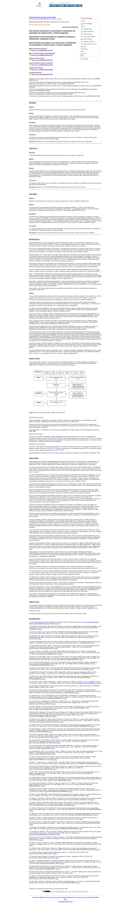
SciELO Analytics (87, 23)
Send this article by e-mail (90, 44)
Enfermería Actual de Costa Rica (42, 17)
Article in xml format (88, 31)
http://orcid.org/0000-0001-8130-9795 (42, 60)
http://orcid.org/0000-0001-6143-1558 (42, 65)
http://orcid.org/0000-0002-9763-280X (42, 69)
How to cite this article (89, 36)
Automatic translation (88, 41)
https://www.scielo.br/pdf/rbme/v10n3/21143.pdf (42, 834)
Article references (87, 34)
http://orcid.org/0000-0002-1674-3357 (42, 50)
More (84, 54)
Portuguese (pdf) (87, 29)
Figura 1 (72, 365)
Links (57, 623)
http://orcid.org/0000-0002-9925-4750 (42, 55)
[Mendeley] (82, 54)
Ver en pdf (32, 430)
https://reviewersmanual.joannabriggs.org (85, 683)
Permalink (85, 59)
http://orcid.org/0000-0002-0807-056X (42, 74)
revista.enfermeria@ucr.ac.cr (65, 901)
